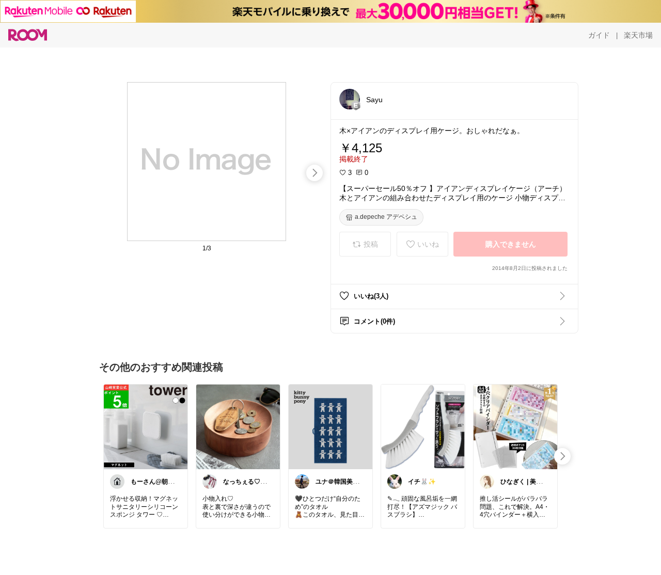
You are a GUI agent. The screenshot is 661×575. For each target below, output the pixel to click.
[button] (349, 99)
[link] (145, 426)
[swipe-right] (314, 173)
